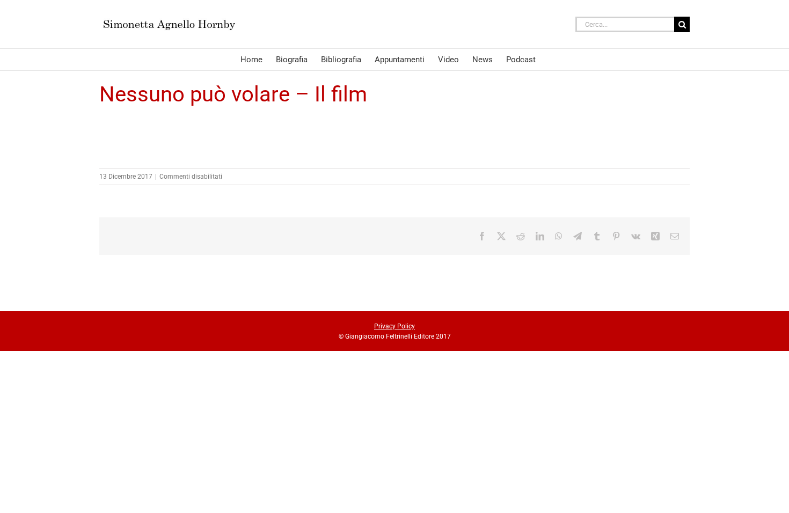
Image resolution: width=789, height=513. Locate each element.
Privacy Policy (394, 326)
